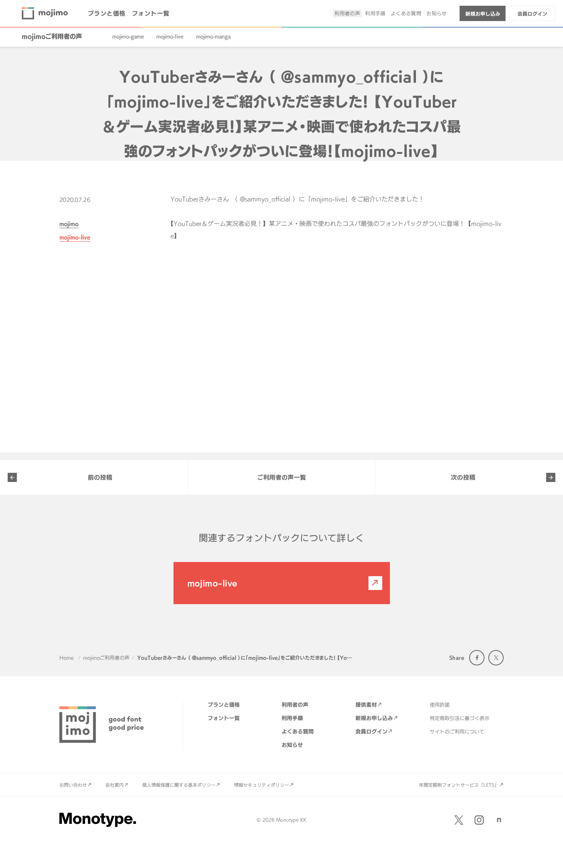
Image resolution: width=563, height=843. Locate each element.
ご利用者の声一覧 (281, 477)
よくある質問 (406, 13)
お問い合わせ (73, 784)
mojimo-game (128, 36)
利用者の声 (347, 13)
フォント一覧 (151, 13)
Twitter (496, 657)
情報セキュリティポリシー (261, 784)
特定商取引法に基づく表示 (459, 718)
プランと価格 (107, 13)
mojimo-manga (213, 36)
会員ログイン (532, 14)
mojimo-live (169, 36)
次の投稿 (463, 477)
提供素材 (366, 705)
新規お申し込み (482, 14)
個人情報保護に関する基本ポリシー (179, 784)
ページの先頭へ (547, 827)
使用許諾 (440, 705)
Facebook (476, 657)
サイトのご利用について (457, 731)
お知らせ (436, 13)
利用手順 (375, 13)
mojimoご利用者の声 (52, 36)
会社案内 (114, 784)
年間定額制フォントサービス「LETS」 (459, 784)
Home (66, 658)
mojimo (69, 224)
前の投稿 (100, 477)
